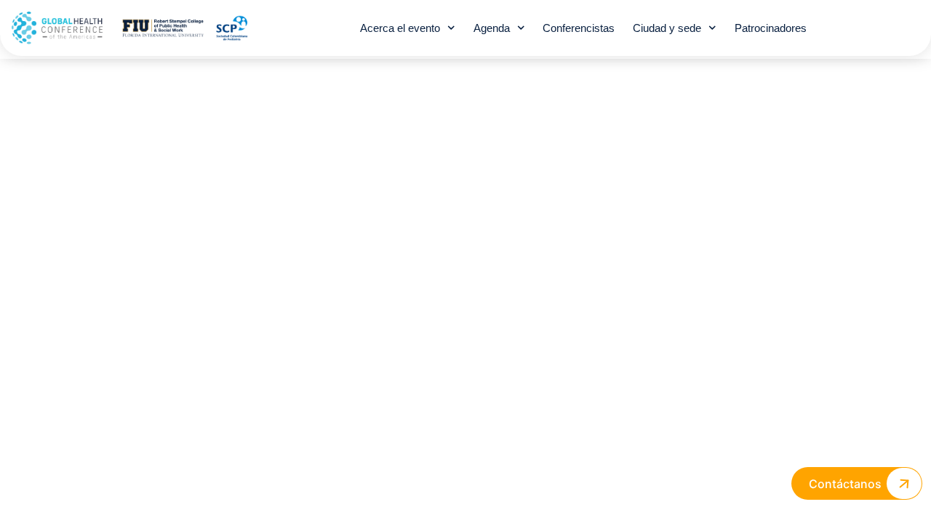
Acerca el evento (400, 28)
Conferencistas (579, 28)
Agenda (492, 28)
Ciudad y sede (667, 28)
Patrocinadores (771, 28)
